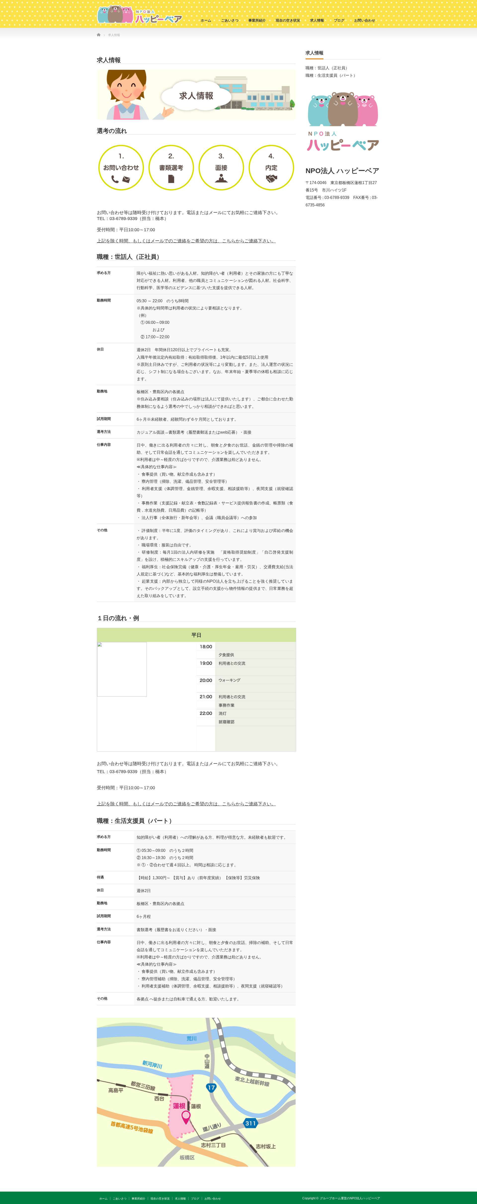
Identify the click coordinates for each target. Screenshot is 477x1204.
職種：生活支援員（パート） (331, 75)
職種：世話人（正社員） (327, 68)
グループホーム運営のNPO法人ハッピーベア (350, 1198)
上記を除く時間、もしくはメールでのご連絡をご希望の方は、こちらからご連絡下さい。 (186, 240)
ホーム (206, 20)
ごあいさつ (229, 20)
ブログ (339, 20)
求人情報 (317, 20)
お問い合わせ (364, 20)
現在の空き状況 (288, 20)
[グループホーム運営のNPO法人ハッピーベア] (139, 14)
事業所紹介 (257, 20)
